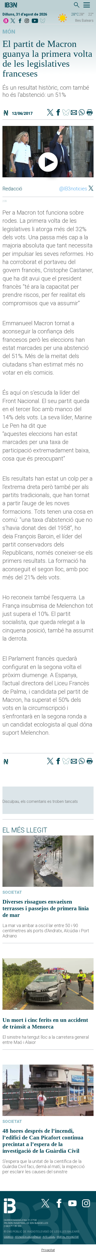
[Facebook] (19, 21)
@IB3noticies (73, 189)
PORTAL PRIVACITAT (68, 1236)
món (8, 31)
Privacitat (48, 1250)
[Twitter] (50, 113)
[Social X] (12, 21)
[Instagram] (26, 21)
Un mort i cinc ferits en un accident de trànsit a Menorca (45, 1023)
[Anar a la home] (5, 21)
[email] (73, 113)
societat (12, 892)
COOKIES (8, 1236)
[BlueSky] (43, 21)
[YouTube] (35, 21)
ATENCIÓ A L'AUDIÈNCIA (28, 1236)
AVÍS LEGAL (49, 1236)
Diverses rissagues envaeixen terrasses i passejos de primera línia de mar (45, 908)
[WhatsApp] (81, 113)
